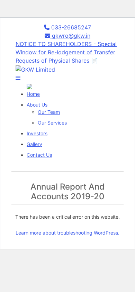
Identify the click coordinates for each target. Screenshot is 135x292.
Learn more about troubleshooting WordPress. (67, 233)
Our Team (49, 112)
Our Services (52, 123)
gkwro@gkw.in (70, 35)
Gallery (34, 144)
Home (33, 94)
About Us (37, 105)
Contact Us (39, 155)
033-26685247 (70, 27)
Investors (37, 133)
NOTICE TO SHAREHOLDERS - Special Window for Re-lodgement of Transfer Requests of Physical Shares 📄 (66, 52)
